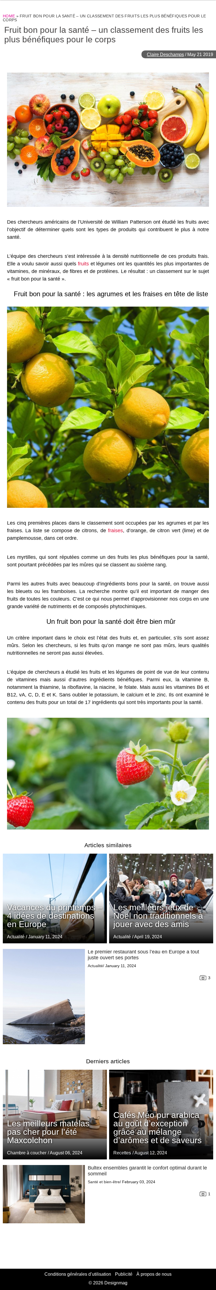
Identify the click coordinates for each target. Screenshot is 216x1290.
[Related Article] (161, 898)
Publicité (123, 1274)
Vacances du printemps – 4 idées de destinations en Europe (54, 916)
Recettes (122, 1152)
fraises (115, 530)
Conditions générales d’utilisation (77, 1274)
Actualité (122, 936)
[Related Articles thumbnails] (44, 996)
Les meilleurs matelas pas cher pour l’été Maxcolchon (48, 1132)
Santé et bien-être (104, 1182)
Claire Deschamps (165, 54)
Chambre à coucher (26, 1152)
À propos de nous (154, 1274)
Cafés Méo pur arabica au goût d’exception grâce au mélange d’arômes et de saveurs (157, 1127)
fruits (83, 264)
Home (9, 16)
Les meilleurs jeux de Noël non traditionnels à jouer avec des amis (158, 916)
